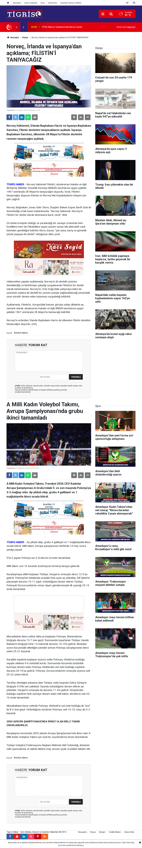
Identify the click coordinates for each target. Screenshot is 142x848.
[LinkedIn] (22, 117)
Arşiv (43, 3)
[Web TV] (127, 2)
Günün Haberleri (30, 3)
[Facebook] (9, 117)
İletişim (102, 832)
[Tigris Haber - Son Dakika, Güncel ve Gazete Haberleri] (25, 13)
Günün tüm (125, 27)
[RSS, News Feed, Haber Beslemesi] (44, 836)
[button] (74, 117)
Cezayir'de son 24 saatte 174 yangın (59, 27)
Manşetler (17, 3)
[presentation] (16, 27)
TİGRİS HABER (15, 184)
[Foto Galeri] (133, 2)
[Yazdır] (35, 117)
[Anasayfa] (8, 3)
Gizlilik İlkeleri (115, 832)
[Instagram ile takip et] (30, 836)
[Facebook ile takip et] (10, 836)
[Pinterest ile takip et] (37, 836)
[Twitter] (15, 117)
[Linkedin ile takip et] (23, 836)
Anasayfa (14, 37)
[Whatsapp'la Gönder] (28, 117)
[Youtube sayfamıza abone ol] (16, 836)
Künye (93, 832)
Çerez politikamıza (68, 845)
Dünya (25, 37)
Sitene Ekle (52, 3)
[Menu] (102, 14)
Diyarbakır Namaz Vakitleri (70, 3)
